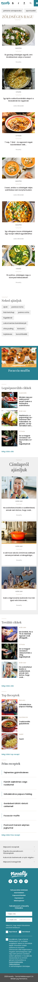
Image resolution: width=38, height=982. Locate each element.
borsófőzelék (21, 334)
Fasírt (21, 739)
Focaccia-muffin (12, 815)
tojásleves (7, 334)
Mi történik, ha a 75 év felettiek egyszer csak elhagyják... (26, 635)
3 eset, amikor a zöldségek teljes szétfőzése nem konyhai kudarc (19, 189)
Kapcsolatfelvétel (19, 895)
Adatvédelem (19, 893)
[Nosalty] (5, 3)
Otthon (18, 136)
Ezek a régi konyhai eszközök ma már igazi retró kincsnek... (19, 599)
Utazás (18, 92)
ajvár (5, 307)
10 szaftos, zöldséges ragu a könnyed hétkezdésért (18, 276)
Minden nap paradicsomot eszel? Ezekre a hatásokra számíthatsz (26, 401)
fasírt (21, 734)
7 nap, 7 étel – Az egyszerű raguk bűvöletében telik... (19, 143)
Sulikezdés (22, 393)
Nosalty (18, 62)
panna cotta (23, 312)
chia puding (8, 328)
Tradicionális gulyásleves (24, 723)
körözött (21, 328)
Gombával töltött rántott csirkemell (16, 805)
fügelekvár (7, 318)
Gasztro (18, 48)
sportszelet (31, 10)
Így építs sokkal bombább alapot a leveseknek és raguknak (18, 99)
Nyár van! (22, 411)
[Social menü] (18, 3)
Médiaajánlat (19, 901)
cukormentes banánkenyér (14, 323)
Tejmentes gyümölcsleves (16, 772)
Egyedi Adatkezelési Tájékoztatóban (16, 963)
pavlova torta (17, 307)
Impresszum (19, 898)
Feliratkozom (25, 920)
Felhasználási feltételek (19, 890)
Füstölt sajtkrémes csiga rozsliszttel (15, 783)
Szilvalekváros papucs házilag (25, 706)
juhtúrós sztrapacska (12, 10)
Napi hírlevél (13, 932)
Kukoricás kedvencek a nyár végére (18, 857)
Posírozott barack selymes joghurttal (16, 826)
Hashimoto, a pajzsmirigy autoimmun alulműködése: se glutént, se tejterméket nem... (25, 420)
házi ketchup (8, 312)
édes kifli (22, 700)
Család (18, 269)
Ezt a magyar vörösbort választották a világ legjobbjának (25, 440)
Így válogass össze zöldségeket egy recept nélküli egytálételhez (18, 232)
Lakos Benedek (18, 106)
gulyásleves (23, 717)
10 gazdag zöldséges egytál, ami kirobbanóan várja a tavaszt (18, 56)
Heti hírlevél (26, 932)
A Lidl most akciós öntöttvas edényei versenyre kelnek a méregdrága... (19, 554)
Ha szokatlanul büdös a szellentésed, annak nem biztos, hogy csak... (19, 509)
